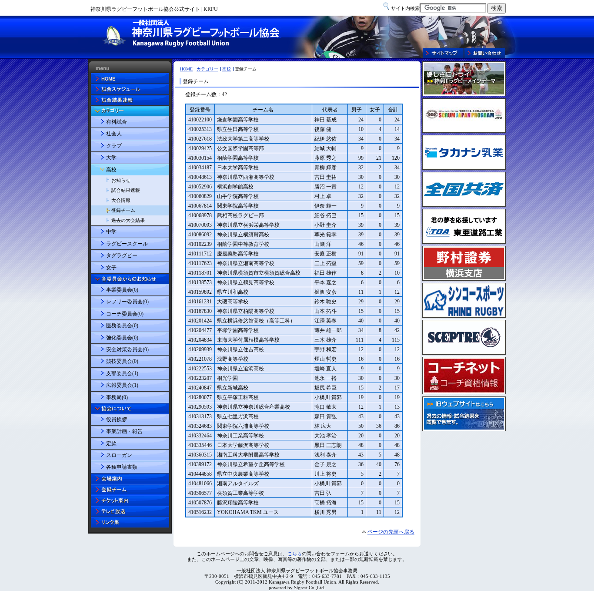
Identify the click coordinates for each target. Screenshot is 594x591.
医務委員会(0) (122, 325)
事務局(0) (117, 397)
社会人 (114, 134)
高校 (226, 69)
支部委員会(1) (122, 373)
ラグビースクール (127, 244)
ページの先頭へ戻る (390, 532)
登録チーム (123, 210)
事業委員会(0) (122, 290)
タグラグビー (121, 255)
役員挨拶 (116, 419)
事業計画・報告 (124, 431)
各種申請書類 (121, 467)
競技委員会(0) (122, 361)
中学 (111, 231)
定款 (111, 443)
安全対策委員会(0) (127, 349)
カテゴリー (207, 69)
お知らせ (120, 180)
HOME (186, 69)
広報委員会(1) (122, 385)
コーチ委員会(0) (124, 314)
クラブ (114, 146)
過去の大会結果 (128, 220)
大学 (111, 157)
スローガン (119, 455)
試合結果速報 (125, 190)
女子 (111, 268)
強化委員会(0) (122, 338)
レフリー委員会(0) (127, 302)
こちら (294, 553)
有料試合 (116, 122)
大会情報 (120, 200)
